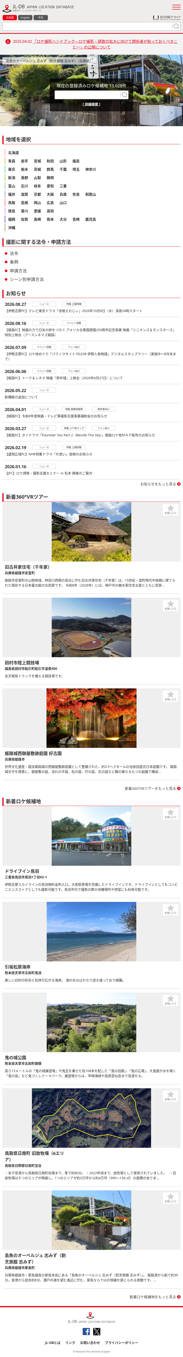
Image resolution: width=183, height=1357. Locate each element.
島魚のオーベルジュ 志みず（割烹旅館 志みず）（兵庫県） (49, 61)
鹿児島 (90, 219)
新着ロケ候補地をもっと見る (153, 1296)
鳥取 (11, 202)
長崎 (37, 219)
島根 (24, 202)
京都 (37, 194)
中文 (40, 17)
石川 (24, 186)
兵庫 (63, 194)
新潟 (11, 177)
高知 (50, 211)
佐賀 (24, 219)
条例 (14, 262)
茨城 (37, 169)
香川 (24, 211)
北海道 (13, 152)
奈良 (76, 194)
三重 (63, 186)
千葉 (63, 169)
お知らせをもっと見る (158, 484)
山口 (63, 202)
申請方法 (18, 270)
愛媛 (37, 211)
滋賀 (24, 194)
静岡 (50, 177)
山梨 (37, 177)
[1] (175, 26)
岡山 (37, 202)
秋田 (50, 161)
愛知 (50, 186)
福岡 (11, 219)
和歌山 (90, 194)
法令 (14, 253)
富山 (11, 186)
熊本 (50, 219)
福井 (11, 194)
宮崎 (76, 219)
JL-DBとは (53, 1342)
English (25, 17)
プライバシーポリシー (121, 1342)
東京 (11, 169)
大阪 (50, 194)
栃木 (24, 169)
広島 (50, 202)
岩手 (24, 161)
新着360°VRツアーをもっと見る (150, 788)
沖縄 (11, 227)
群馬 (50, 169)
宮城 (37, 161)
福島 (76, 161)
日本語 (10, 17)
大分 (63, 219)
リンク (70, 1342)
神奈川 (90, 169)
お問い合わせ (90, 1342)
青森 (11, 161)
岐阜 (37, 186)
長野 (24, 177)
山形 (63, 161)
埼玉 (76, 169)
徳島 (11, 211)
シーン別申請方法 (27, 279)
